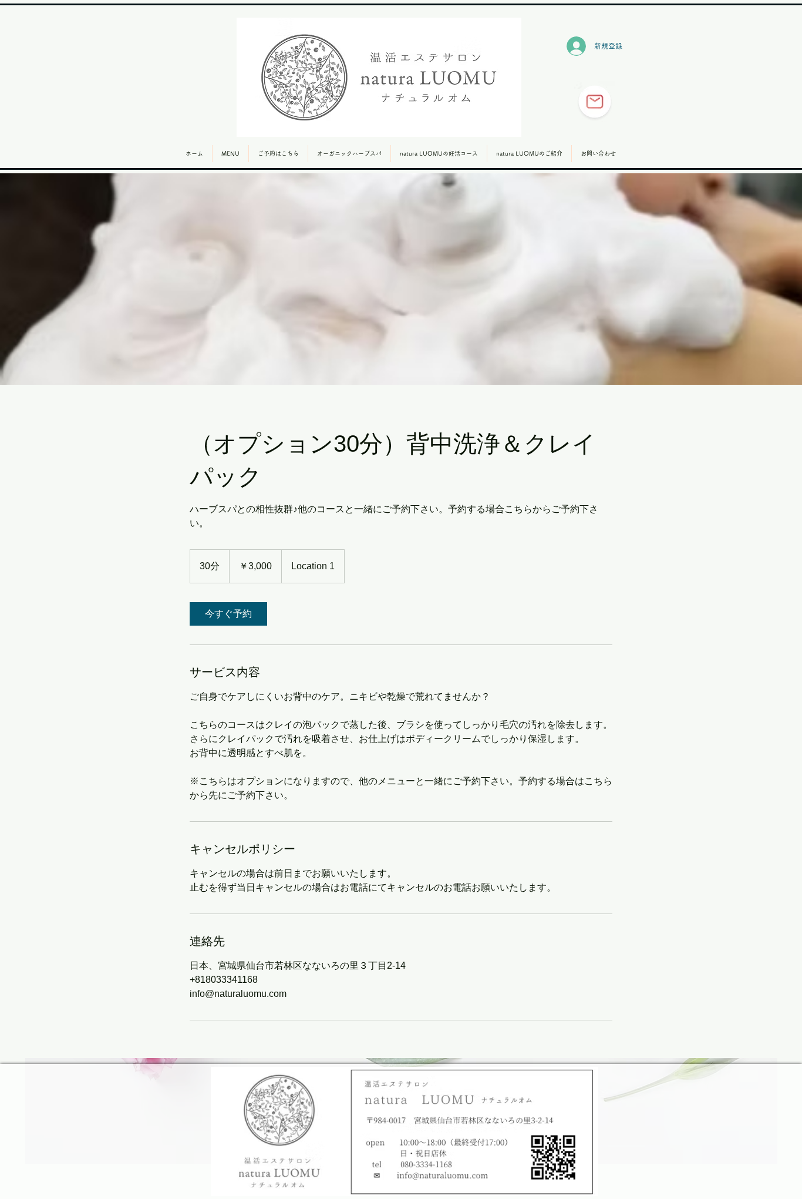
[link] (228, 614)
